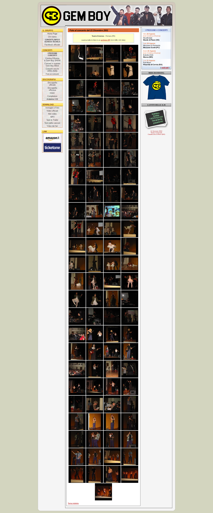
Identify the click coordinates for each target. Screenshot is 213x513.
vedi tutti (165, 68)
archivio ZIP (105, 40)
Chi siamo (52, 37)
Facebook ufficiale (52, 45)
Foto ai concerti (52, 74)
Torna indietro (73, 503)
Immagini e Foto (52, 108)
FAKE (52, 93)
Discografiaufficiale (52, 84)
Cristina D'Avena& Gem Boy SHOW (52, 59)
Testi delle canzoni (52, 123)
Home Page (52, 34)
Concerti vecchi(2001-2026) (52, 70)
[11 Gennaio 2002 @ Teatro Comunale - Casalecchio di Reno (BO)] (156, 119)
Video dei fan (52, 126)
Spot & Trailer (52, 120)
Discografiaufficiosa (52, 89)
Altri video (52, 114)
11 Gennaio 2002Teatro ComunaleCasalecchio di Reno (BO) (156, 132)
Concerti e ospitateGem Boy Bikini (52, 64)
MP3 (52, 117)
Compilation (52, 96)
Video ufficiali (52, 111)
